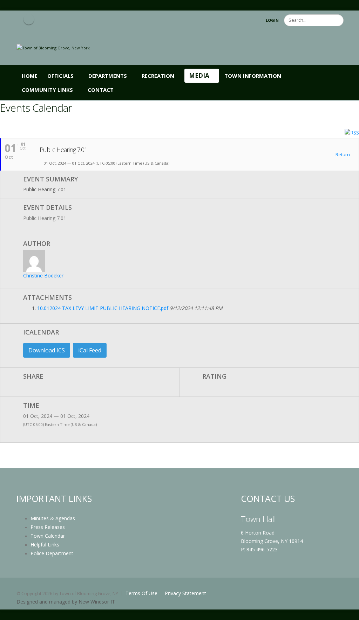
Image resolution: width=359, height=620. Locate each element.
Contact (101, 89)
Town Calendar (48, 535)
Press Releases (48, 527)
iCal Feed (89, 350)
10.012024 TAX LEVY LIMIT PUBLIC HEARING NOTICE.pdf (102, 308)
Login (272, 20)
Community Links (47, 89)
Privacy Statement (185, 593)
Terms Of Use (141, 593)
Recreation (158, 75)
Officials (60, 75)
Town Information (252, 75)
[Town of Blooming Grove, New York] (53, 47)
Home (30, 75)
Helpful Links (45, 544)
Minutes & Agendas (53, 518)
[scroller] (346, 611)
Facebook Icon (28, 19)
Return (342, 155)
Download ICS (46, 350)
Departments (107, 75)
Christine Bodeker (43, 275)
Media (199, 75)
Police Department (52, 553)
